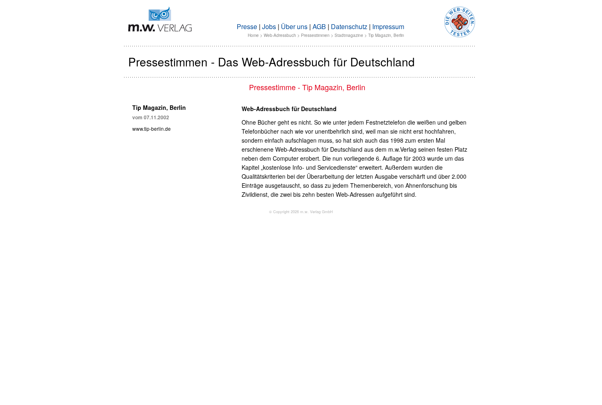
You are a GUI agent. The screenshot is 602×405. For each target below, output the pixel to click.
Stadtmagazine (349, 35)
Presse (247, 26)
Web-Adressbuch (280, 35)
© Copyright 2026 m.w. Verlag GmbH (301, 211)
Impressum (388, 26)
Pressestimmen (315, 35)
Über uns (294, 26)
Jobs (269, 26)
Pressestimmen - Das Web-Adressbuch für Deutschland (271, 61)
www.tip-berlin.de (151, 128)
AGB (319, 26)
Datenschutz (349, 26)
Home (253, 35)
